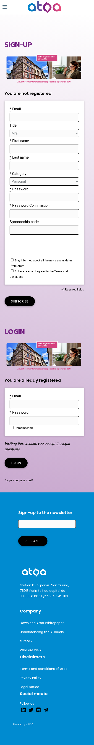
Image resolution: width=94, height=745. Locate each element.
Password (19, 189)
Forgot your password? (19, 480)
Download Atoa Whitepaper (42, 623)
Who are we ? (31, 650)
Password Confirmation (30, 205)
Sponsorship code (24, 222)
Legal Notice (29, 687)
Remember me (24, 428)
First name (19, 141)
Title (13, 125)
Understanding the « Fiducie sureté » (42, 636)
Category (18, 174)
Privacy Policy (30, 678)
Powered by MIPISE (23, 724)
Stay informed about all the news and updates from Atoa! (42, 263)
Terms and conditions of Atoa (44, 668)
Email (15, 109)
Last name (19, 157)
